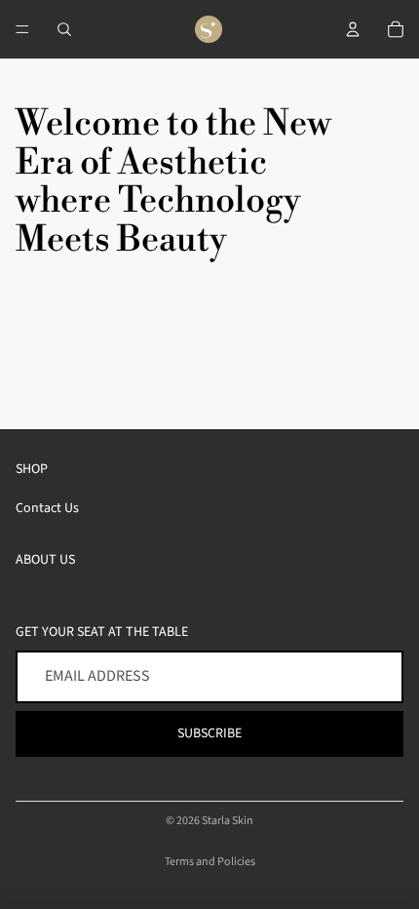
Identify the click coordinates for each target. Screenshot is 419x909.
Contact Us (47, 508)
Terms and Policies (210, 861)
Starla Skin (227, 820)
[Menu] (22, 29)
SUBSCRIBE (209, 733)
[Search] (64, 29)
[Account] (352, 29)
